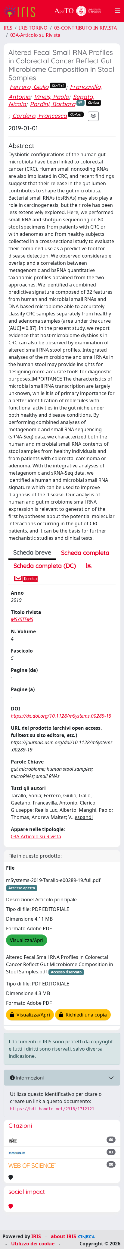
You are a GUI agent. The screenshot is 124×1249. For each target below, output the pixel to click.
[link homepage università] (78, 11)
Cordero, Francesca (39, 115)
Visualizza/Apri (26, 940)
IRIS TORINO (33, 27)
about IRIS (63, 1236)
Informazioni (29, 1078)
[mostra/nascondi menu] (117, 11)
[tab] (89, 565)
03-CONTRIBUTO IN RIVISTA (85, 27)
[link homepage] (22, 11)
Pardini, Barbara (52, 104)
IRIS (8, 27)
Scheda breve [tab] (32, 552)
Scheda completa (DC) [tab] (45, 565)
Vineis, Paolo (51, 96)
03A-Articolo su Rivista (35, 35)
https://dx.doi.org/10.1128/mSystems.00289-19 (61, 716)
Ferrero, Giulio (29, 86)
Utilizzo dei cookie (32, 1243)
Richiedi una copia (85, 1014)
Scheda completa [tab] (85, 552)
